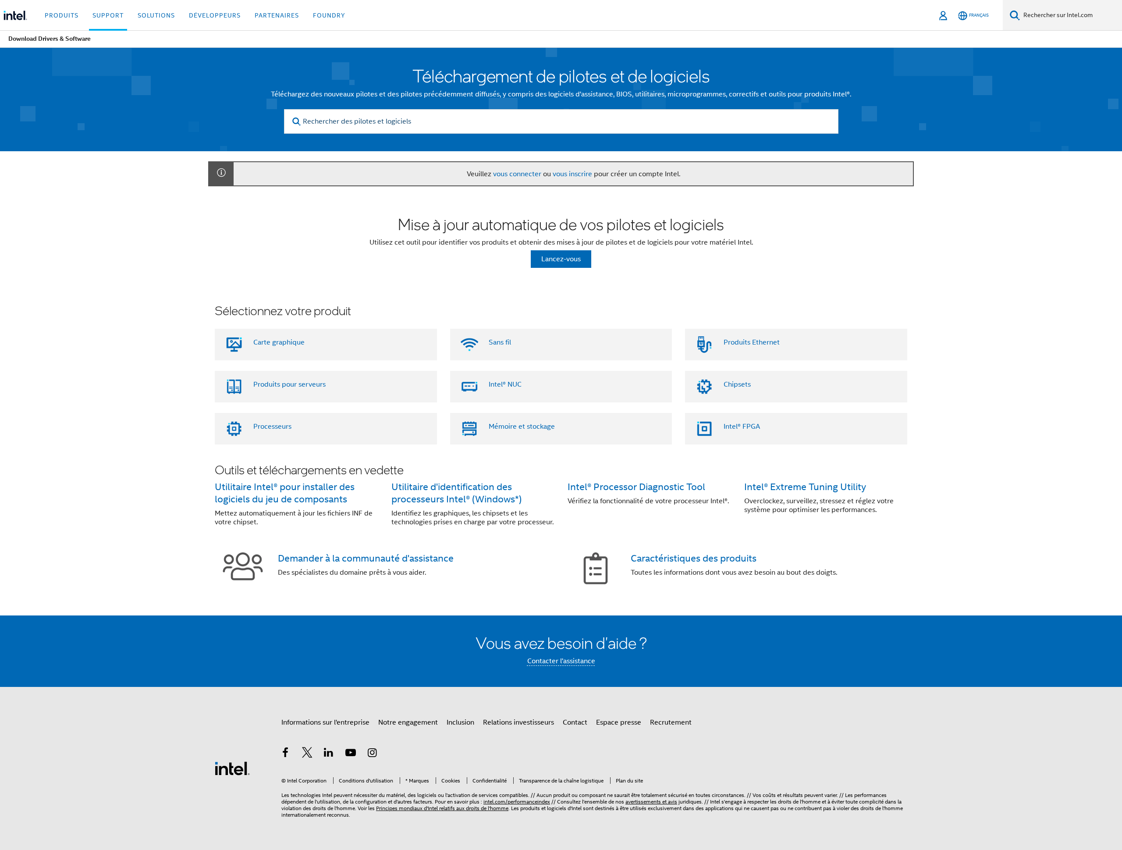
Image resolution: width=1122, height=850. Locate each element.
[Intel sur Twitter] (307, 754)
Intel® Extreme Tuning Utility (805, 487)
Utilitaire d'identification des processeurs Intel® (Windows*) (456, 493)
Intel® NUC (505, 384)
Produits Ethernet (752, 342)
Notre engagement (408, 722)
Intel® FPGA (742, 426)
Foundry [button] (329, 15)
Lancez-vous (561, 259)
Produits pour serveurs (289, 384)
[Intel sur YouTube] (350, 754)
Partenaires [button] (277, 15)
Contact (575, 722)
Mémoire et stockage (522, 426)
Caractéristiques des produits (693, 558)
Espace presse (618, 722)
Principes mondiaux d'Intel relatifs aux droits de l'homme (442, 808)
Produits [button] (61, 15)
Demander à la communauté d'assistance (366, 558)
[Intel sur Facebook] (285, 754)
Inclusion (460, 722)
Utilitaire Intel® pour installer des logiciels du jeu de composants (285, 493)
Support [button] (108, 15)
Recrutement (671, 722)
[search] (297, 121)
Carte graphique (279, 342)
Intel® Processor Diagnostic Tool (636, 487)
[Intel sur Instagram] (372, 754)
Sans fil (500, 342)
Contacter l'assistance (561, 661)
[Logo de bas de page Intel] (232, 768)
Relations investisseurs (518, 722)
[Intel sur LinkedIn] (328, 754)
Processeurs (272, 426)
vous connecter (517, 174)
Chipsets (737, 384)
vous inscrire (572, 174)
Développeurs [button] (215, 15)
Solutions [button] (156, 15)
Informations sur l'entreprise (325, 722)
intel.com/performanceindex (516, 801)
